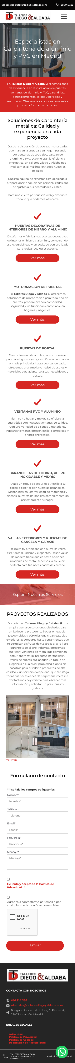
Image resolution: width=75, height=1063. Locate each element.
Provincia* (14, 837)
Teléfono (12, 809)
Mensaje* (13, 852)
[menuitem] (16, 1034)
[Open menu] (64, 16)
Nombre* (13, 795)
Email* (11, 823)
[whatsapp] (62, 1052)
